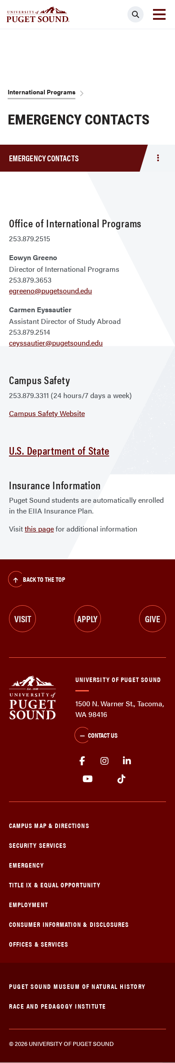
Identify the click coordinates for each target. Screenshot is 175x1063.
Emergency (26, 864)
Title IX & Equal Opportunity (55, 884)
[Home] (32, 696)
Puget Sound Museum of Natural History (77, 986)
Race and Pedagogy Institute (57, 1005)
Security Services (37, 845)
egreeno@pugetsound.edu (50, 290)
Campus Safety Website (47, 413)
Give (152, 618)
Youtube (87, 779)
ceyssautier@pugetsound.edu (56, 342)
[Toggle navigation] (159, 14)
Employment (28, 904)
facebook (82, 761)
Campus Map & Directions (49, 825)
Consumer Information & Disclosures (69, 924)
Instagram (104, 761)
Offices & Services (38, 943)
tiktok (121, 779)
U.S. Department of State (59, 450)
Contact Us (103, 735)
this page (39, 528)
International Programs (41, 91)
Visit (22, 618)
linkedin (127, 761)
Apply (87, 618)
